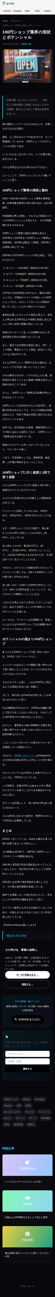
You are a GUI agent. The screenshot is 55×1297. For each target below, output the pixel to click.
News (27, 11)
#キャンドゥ (44, 1112)
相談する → (27, 984)
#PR (19, 1106)
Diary (37, 11)
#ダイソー (20, 1118)
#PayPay (8, 1106)
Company (17, 11)
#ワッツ (33, 1118)
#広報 (6, 1124)
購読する (27, 1068)
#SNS (28, 1106)
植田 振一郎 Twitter (16, 935)
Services (7, 11)
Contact (47, 11)
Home (5, 21)
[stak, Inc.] (8, 3)
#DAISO (26, 1099)
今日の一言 (26, 44)
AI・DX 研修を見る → (27, 975)
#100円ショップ (11, 1099)
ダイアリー (16, 21)
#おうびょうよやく (12, 1112)
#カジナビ (30, 1112)
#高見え (31, 1124)
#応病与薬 (18, 1124)
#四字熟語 (45, 1118)
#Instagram (39, 1099)
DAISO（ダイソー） (25, 755)
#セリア (7, 1118)
